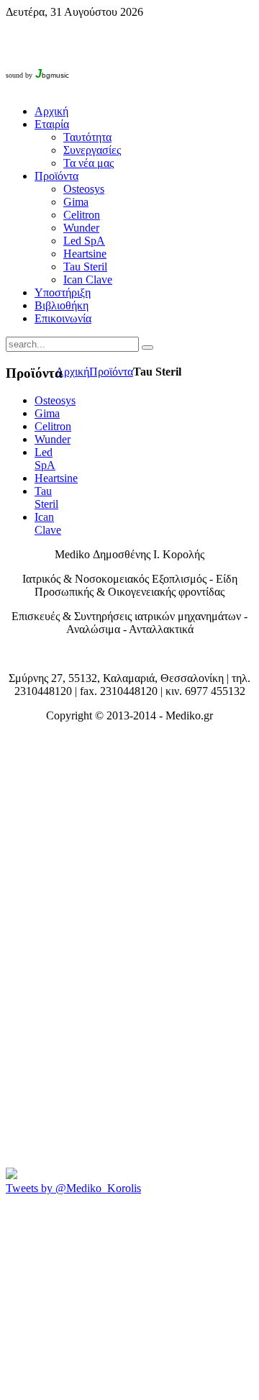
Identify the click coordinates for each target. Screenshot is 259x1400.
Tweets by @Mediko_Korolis (73, 1188)
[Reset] (147, 347)
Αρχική (72, 371)
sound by (19, 75)
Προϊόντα (111, 371)
